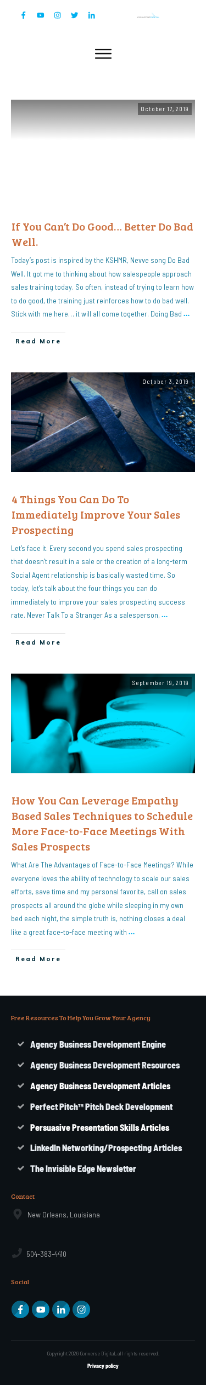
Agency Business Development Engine (98, 1044)
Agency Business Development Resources (105, 1065)
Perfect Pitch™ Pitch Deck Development (101, 1106)
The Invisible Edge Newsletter (83, 1168)
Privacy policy (103, 1366)
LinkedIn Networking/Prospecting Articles (106, 1147)
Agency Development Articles (100, 1086)
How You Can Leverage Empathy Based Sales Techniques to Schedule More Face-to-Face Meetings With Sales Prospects (102, 823)
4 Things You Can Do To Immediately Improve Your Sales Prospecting (96, 514)
